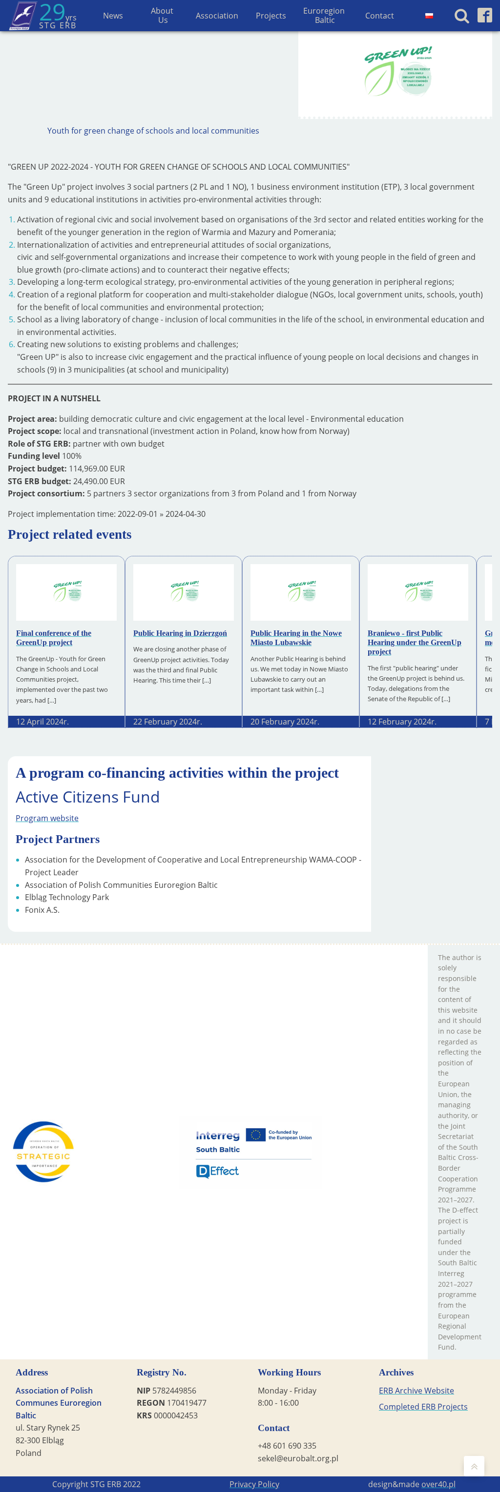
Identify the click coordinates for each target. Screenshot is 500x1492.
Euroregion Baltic (325, 15)
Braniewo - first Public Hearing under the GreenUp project (414, 642)
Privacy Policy (254, 1484)
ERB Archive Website (416, 1390)
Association (217, 15)
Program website (47, 818)
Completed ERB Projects (423, 1406)
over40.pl (438, 1484)
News (113, 15)
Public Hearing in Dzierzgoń (180, 633)
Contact (379, 15)
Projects (271, 15)
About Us (163, 15)
